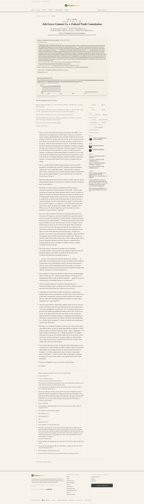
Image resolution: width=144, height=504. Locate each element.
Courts (44, 10)
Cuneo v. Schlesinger (74, 330)
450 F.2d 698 (53, 424)
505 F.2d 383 (53, 450)
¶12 (38, 325)
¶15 (38, 365)
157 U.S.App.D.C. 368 (43, 446)
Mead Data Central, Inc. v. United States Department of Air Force (64, 81)
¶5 (38, 213)
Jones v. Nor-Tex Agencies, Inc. (57, 67)
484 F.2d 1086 (53, 446)
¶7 (38, 258)
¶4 (38, 187)
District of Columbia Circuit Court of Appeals (72, 33)
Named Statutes (71, 488)
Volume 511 (44, 16)
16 (52, 353)
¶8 (38, 273)
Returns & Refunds (62, 500)
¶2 (38, 164)
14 (36, 446)
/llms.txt (93, 479)
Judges (51, 10)
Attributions (71, 500)
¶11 (38, 304)
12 (54, 322)
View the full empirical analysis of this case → (47, 100)
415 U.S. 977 (69, 406)
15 (73, 332)
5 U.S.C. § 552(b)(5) (43, 403)
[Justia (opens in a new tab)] (49, 489)
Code (38, 10)
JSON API (93, 481)
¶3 (38, 179)
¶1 (38, 132)
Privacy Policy (87, 500)
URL (91, 114)
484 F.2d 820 (53, 406)
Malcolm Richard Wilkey (98, 149)
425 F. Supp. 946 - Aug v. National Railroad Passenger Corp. (67, 61)
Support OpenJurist (102, 485)
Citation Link (97, 114)
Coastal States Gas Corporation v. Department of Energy (66, 65)
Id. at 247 (40, 438)
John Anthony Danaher (98, 145)
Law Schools (70, 486)
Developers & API (95, 477)
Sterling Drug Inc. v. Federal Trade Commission (77, 67)
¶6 (38, 248)
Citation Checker (71, 494)
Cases (33, 10)
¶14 (38, 362)
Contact (54, 500)
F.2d (49, 16)
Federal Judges (70, 482)
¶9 (38, 283)
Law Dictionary (70, 480)
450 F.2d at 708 (47, 438)
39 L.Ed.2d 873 (80, 441)
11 (58, 319)
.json (43, 461)
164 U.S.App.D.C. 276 (43, 450)
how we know (65, 70)
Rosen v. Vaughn (67, 446)
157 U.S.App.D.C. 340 (43, 406)
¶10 (38, 291)
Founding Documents (72, 490)
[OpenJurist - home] (72, 5)
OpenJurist (38, 16)
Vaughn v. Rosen (46, 67)
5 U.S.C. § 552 (41, 376)
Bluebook (105, 114)
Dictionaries (59, 10)
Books (66, 10)
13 (67, 330)
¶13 (38, 345)
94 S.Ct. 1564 (76, 406)
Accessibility (46, 500)
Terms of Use (79, 500)
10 (59, 300)
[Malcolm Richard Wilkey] (90, 150)
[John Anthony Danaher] (90, 146)
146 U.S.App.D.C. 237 (43, 424)
